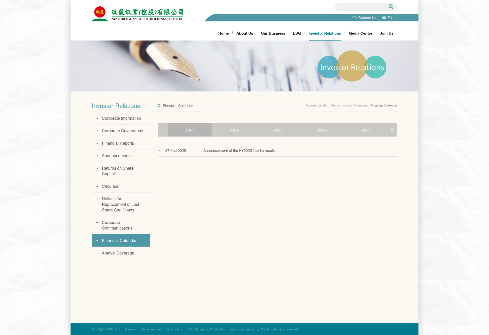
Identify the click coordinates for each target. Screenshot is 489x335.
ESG (297, 33)
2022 (322, 130)
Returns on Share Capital (118, 171)
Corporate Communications (117, 225)
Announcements (116, 155)
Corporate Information (121, 118)
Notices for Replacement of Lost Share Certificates (120, 204)
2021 (366, 130)
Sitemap (130, 329)
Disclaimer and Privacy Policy (161, 329)
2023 (278, 130)
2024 (234, 130)
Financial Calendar (119, 240)
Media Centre (360, 33)
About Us (244, 33)
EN (389, 17)
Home (223, 33)
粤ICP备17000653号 (106, 329)
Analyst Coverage (118, 253)
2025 (190, 130)
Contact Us (367, 17)
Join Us (386, 33)
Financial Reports (118, 143)
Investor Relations (325, 33)
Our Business (273, 33)
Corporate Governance (122, 130)
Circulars (110, 186)
